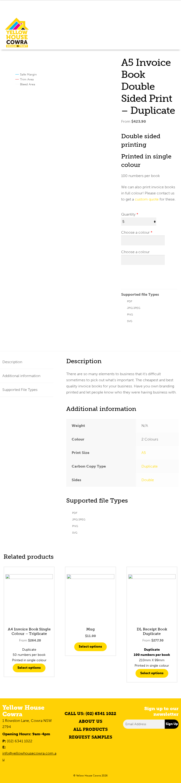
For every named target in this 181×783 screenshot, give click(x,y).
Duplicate (149, 466)
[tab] (26, 362)
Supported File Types (19, 389)
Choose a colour (135, 232)
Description (12, 362)
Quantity (128, 214)
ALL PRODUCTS (90, 729)
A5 (143, 452)
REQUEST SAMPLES (90, 737)
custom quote (147, 199)
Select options (29, 668)
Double (147, 480)
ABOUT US (90, 721)
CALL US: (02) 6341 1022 (90, 713)
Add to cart (137, 275)
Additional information (21, 376)
